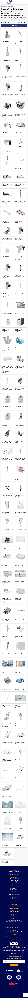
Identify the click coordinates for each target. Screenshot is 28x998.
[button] (2, 2)
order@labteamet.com (14, 905)
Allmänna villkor (10, 989)
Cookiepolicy (18, 989)
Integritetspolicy (9, 992)
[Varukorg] (25, 2)
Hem (2, 6)
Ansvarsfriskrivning (18, 992)
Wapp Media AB (19, 995)
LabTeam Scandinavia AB (10, 995)
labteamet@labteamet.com (14, 916)
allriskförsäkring (13, 953)
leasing (20, 952)
